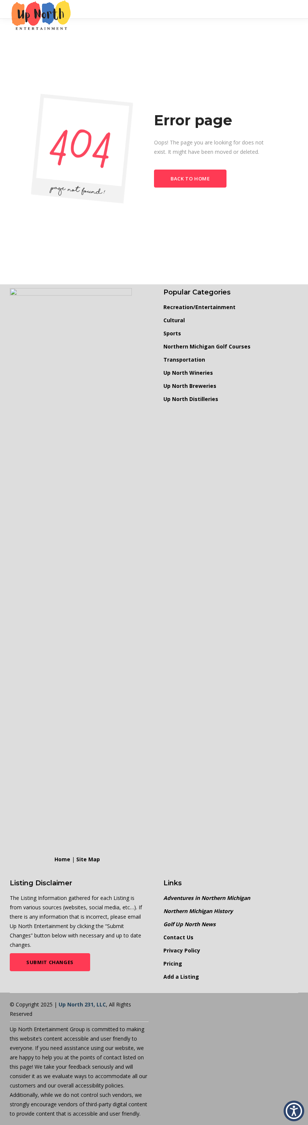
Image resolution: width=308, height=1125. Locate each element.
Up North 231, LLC (82, 1004)
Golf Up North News (189, 924)
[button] (294, 1111)
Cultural (174, 320)
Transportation (184, 359)
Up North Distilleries (190, 399)
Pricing (172, 963)
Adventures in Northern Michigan (206, 897)
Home (62, 859)
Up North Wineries (188, 372)
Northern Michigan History (198, 911)
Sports (172, 333)
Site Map (88, 859)
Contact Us (178, 937)
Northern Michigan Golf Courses (207, 346)
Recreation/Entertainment (199, 307)
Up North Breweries (189, 385)
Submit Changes (50, 962)
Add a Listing (181, 976)
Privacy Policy (181, 950)
